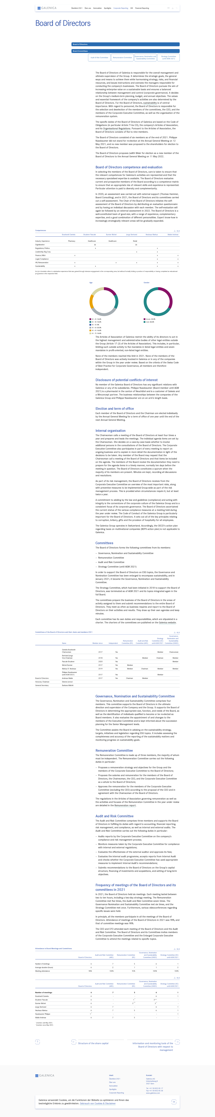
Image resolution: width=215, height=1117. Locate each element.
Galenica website (167, 622)
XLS (178, 231)
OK (174, 1102)
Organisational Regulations (116, 128)
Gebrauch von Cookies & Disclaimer (98, 1103)
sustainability (150, 102)
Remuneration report (125, 805)
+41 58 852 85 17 (156, 1088)
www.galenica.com (153, 1093)
